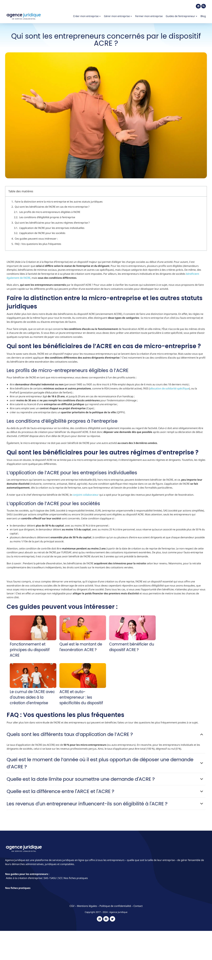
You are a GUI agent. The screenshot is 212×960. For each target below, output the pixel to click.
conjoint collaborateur (85, 494)
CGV (72, 906)
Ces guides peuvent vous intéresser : (36, 238)
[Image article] (33, 628)
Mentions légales (87, 906)
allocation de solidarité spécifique (169, 388)
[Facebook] (106, 919)
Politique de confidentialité (115, 906)
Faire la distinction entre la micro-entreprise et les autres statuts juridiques (59, 201)
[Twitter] (112, 919)
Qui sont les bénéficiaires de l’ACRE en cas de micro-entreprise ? (52, 206)
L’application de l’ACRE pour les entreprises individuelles (51, 228)
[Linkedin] (198, 6)
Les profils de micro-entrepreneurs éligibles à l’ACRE (49, 212)
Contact (138, 906)
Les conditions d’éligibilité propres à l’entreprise (47, 217)
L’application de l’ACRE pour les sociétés (42, 233)
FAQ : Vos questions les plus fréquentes (38, 244)
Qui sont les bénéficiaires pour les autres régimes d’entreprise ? (52, 222)
